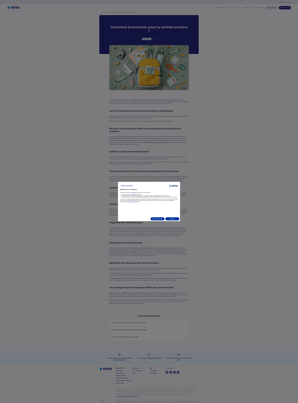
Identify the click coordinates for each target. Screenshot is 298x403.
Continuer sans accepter (127, 185)
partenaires (133, 192)
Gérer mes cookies (158, 218)
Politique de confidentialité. (133, 201)
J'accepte (172, 218)
